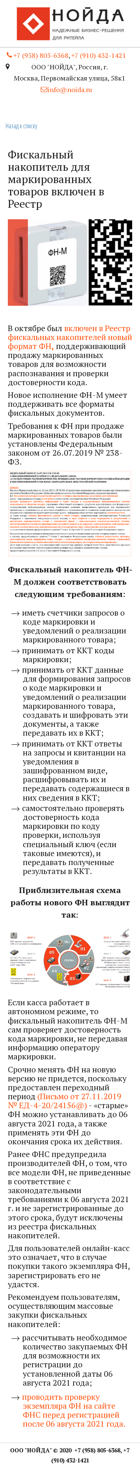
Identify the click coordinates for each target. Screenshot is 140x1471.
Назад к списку (21, 125)
